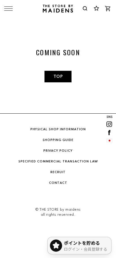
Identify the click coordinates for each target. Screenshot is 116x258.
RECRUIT (58, 172)
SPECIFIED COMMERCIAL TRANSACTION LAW (58, 161)
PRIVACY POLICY (58, 151)
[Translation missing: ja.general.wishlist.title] (96, 8)
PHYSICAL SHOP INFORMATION (58, 129)
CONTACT (58, 183)
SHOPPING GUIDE (58, 140)
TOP (58, 77)
